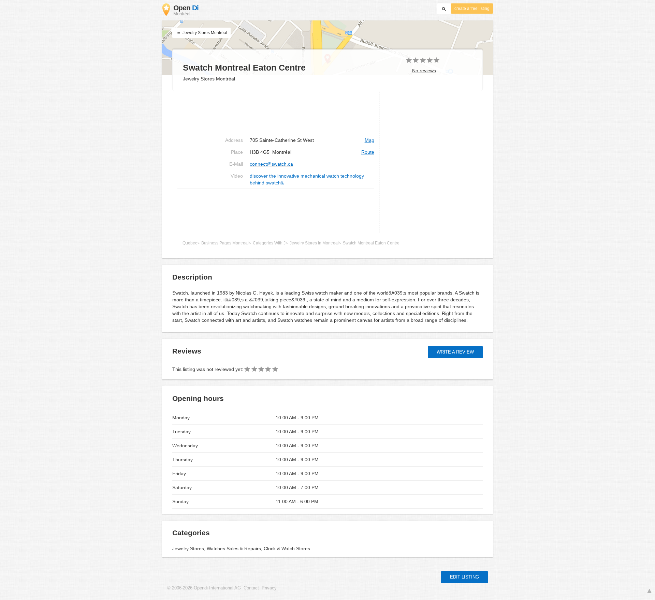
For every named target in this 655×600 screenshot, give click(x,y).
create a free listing (472, 8)
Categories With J (269, 243)
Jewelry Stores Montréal (204, 32)
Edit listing (464, 577)
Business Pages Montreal (225, 243)
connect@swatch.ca (271, 164)
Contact (251, 588)
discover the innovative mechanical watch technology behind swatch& (307, 179)
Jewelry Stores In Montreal (314, 243)
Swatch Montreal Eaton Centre (371, 243)
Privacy (269, 588)
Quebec (190, 243)
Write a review (455, 352)
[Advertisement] (275, 112)
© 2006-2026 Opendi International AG (204, 588)
